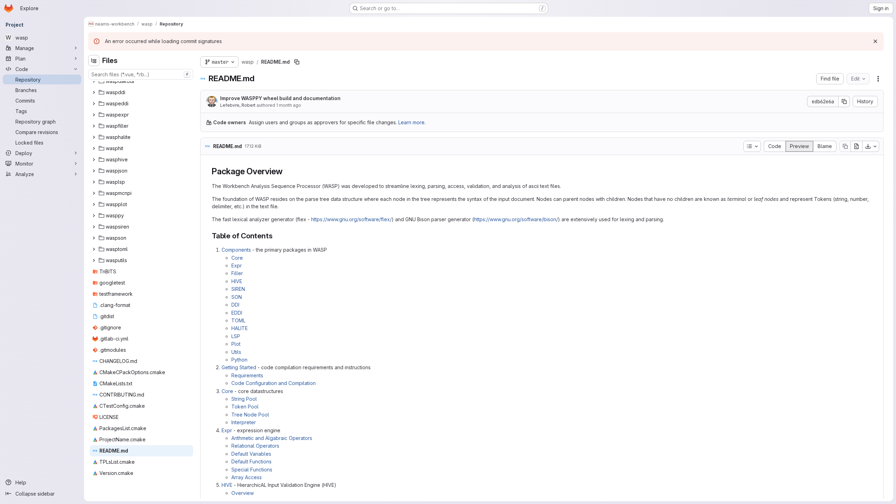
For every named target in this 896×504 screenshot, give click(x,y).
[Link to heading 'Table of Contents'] (276, 235)
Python (239, 360)
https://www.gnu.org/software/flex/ (351, 219)
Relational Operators (255, 446)
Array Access (246, 477)
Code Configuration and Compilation (273, 383)
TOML (238, 320)
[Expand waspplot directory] (94, 204)
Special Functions (251, 469)
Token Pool (245, 407)
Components (236, 250)
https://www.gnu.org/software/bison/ (516, 219)
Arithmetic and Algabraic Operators (271, 438)
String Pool (244, 399)
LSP (235, 336)
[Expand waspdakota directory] (94, 81)
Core (237, 258)
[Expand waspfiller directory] (94, 126)
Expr (236, 265)
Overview (242, 493)
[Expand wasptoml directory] (94, 249)
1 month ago (288, 105)
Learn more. (412, 122)
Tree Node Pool (250, 415)
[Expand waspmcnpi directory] (94, 193)
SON (236, 297)
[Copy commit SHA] (844, 101)
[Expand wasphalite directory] (94, 137)
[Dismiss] (875, 41)
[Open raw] (856, 146)
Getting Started (239, 367)
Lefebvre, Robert (237, 105)
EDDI (236, 313)
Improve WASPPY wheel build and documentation (280, 98)
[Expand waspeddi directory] (94, 103)
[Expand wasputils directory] (94, 260)
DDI (235, 305)
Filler (237, 273)
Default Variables (251, 454)
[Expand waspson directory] (94, 238)
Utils (236, 352)
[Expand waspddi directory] (94, 92)
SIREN (238, 289)
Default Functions (251, 461)
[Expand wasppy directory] (94, 215)
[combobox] (140, 74)
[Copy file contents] (844, 146)
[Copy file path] (296, 62)
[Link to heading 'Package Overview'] (287, 171)
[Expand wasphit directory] (94, 148)
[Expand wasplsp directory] (94, 182)
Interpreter (243, 422)
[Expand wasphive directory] (94, 159)
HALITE (239, 328)
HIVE (236, 281)
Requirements (247, 375)
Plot (235, 344)
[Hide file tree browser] (93, 60)
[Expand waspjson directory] (94, 171)
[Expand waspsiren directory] (94, 227)
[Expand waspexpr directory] (94, 115)
